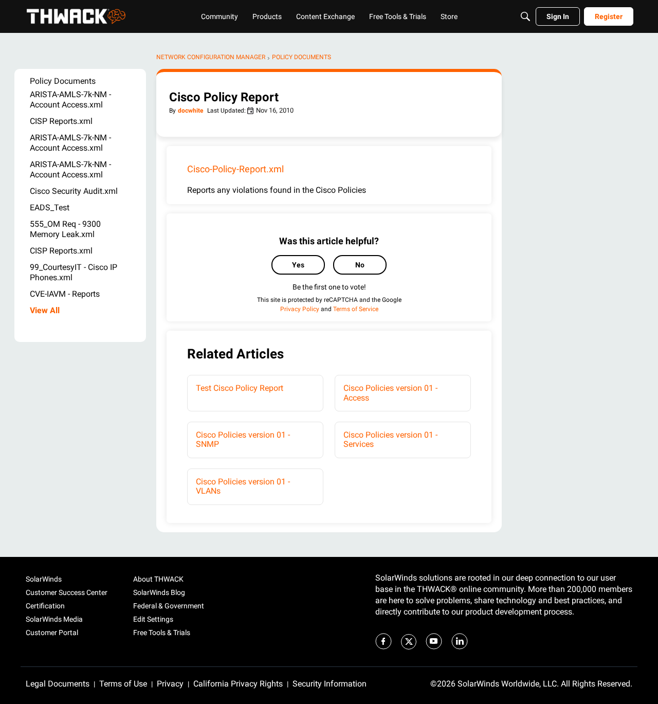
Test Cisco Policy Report (239, 388)
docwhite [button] (190, 110)
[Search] (525, 16)
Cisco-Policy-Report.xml (235, 169)
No (359, 265)
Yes (298, 265)
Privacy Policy (299, 309)
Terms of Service (355, 309)
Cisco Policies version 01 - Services (390, 439)
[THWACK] (76, 16)
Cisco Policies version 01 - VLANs (243, 486)
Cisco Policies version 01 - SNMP (243, 439)
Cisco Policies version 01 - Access (390, 392)
